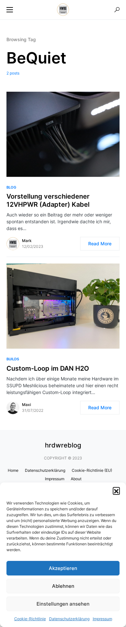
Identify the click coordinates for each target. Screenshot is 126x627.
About (76, 478)
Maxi (26, 404)
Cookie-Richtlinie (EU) (92, 470)
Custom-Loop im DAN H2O (47, 368)
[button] (116, 490)
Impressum (102, 618)
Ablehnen (63, 586)
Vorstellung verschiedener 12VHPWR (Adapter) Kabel (47, 200)
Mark (27, 240)
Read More (99, 243)
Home (13, 470)
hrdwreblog (63, 445)
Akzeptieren (63, 568)
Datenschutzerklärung (69, 618)
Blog (11, 187)
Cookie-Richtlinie (30, 618)
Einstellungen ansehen (63, 604)
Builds (12, 359)
